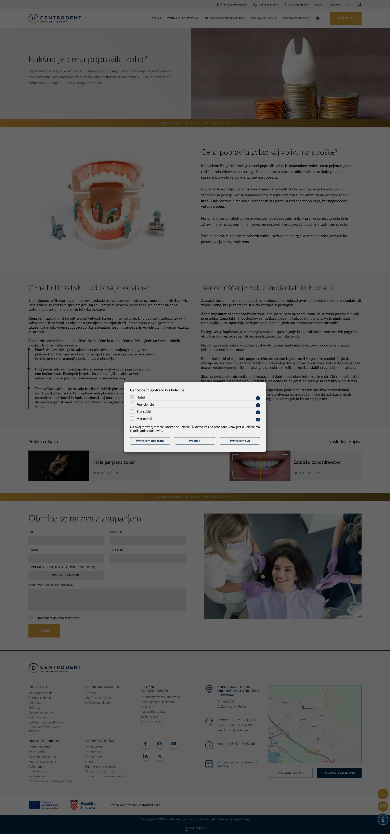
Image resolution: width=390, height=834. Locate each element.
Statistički (143, 411)
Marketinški (144, 418)
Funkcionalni (145, 404)
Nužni (140, 397)
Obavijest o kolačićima (244, 427)
